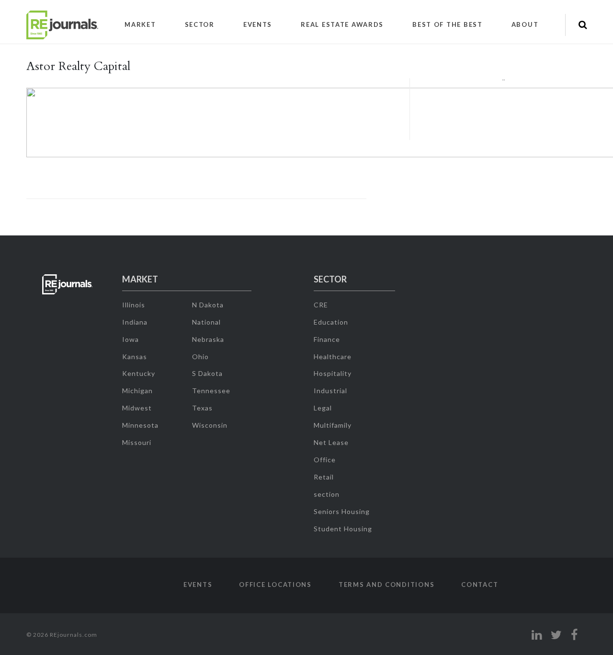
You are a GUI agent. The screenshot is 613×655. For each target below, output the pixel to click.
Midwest (137, 408)
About (525, 24)
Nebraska (208, 339)
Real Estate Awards (342, 24)
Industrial (330, 390)
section (327, 494)
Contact (479, 584)
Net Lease (331, 442)
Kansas (134, 356)
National (206, 322)
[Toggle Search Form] (583, 25)
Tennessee (211, 390)
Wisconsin (209, 425)
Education (331, 322)
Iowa (130, 339)
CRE (321, 305)
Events (257, 24)
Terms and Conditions (386, 584)
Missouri (136, 442)
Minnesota (140, 425)
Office (325, 460)
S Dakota (207, 373)
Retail (324, 477)
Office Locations (275, 584)
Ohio (200, 356)
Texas (202, 408)
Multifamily (333, 425)
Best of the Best (447, 24)
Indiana (135, 322)
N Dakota (208, 305)
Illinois (133, 305)
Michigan (137, 390)
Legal (323, 408)
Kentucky (138, 373)
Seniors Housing (342, 511)
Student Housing (343, 529)
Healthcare (333, 356)
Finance (327, 339)
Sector (200, 24)
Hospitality (333, 373)
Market (140, 24)
